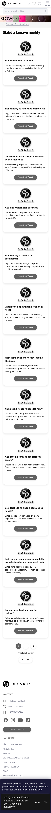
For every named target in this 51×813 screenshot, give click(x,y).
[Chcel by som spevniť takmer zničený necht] (25, 294)
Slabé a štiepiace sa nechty (19, 60)
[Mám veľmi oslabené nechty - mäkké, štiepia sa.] (25, 345)
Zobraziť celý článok (25, 78)
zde (40, 789)
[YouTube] (20, 719)
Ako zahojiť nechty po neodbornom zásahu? (23, 458)
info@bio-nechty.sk (16, 701)
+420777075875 (15, 706)
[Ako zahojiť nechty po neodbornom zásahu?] (25, 444)
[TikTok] (27, 719)
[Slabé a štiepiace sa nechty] (25, 48)
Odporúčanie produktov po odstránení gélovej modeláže (24, 158)
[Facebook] (5, 719)
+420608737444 (15, 712)
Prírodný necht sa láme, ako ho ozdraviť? (21, 612)
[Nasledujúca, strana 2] (26, 646)
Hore (27, 660)
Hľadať (44, 11)
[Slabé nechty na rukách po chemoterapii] (25, 96)
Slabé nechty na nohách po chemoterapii (18, 257)
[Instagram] (12, 719)
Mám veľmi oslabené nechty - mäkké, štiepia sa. (24, 359)
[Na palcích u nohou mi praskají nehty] (25, 396)
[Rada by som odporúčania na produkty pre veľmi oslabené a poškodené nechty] (25, 547)
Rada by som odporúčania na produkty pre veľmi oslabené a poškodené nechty (25, 561)
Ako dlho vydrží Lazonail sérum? (21, 207)
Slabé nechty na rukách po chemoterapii (25, 108)
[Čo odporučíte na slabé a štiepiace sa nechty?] (25, 495)
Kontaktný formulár (17, 730)
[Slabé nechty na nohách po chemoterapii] (25, 243)
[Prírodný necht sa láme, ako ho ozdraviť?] (25, 598)
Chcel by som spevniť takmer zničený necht (24, 308)
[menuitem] (12, 745)
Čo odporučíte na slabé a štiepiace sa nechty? (24, 509)
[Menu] (47, 3)
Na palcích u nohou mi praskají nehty (23, 409)
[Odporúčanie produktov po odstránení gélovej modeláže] (25, 144)
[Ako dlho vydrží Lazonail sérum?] (25, 195)
